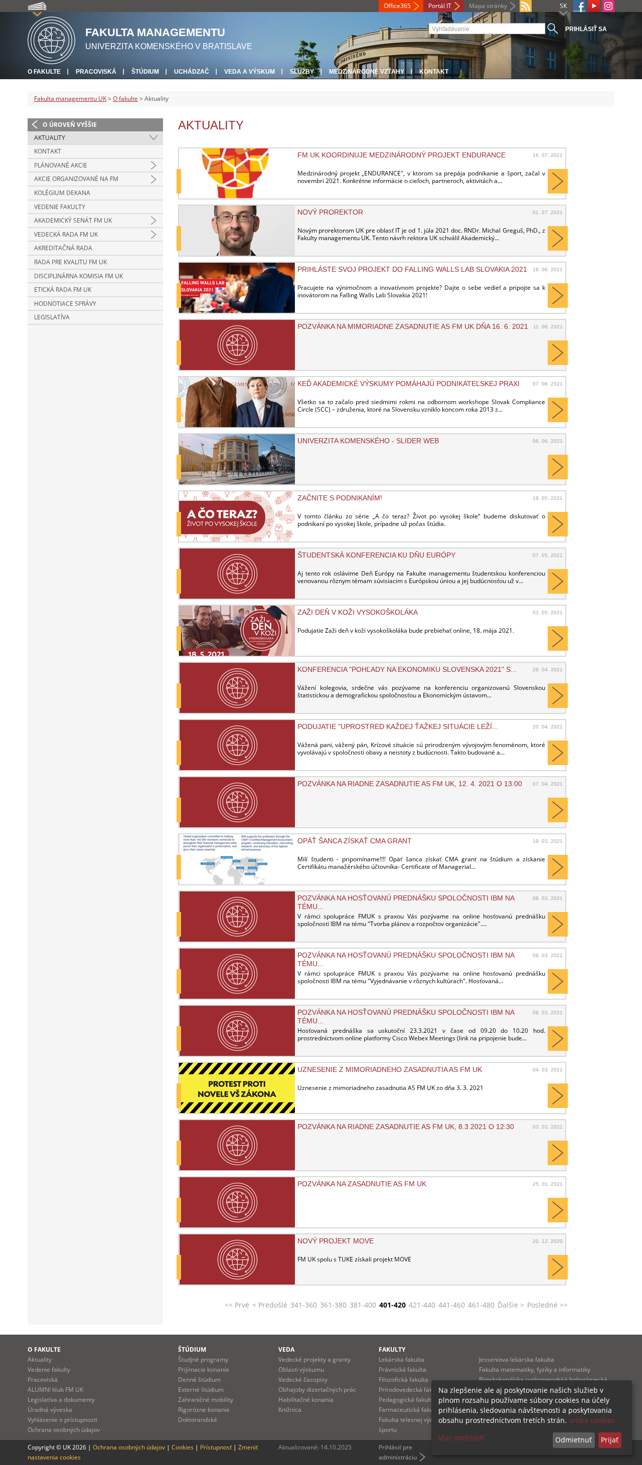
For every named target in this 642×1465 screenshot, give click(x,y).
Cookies (183, 1447)
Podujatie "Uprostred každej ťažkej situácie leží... (397, 726)
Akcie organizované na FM (76, 178)
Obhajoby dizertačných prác (317, 1389)
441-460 (451, 1305)
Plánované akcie (60, 165)
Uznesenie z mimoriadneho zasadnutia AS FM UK (389, 1069)
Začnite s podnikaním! (339, 498)
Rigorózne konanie (204, 1409)
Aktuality (49, 137)
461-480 (481, 1305)
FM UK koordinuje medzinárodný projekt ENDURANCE (401, 155)
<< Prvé (237, 1305)
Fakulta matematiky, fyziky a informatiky (534, 1369)
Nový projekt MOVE (335, 1241)
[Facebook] (579, 6)
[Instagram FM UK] (608, 6)
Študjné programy (203, 1359)
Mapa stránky (488, 6)
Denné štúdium (199, 1379)
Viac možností (461, 1437)
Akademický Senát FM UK (73, 220)
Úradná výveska (50, 1409)
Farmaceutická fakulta (409, 1409)
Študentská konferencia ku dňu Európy (376, 555)
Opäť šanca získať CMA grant (354, 841)
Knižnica (289, 1409)
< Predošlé (269, 1305)
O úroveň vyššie (70, 124)
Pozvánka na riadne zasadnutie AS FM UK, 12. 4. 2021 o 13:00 (409, 784)
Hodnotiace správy (65, 303)
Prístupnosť (216, 1447)
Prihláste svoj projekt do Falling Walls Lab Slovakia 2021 (412, 269)
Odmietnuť (573, 1439)
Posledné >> (547, 1305)
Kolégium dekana (62, 193)
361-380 (333, 1305)
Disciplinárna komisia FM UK (78, 276)
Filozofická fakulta (403, 1379)
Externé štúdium (201, 1389)
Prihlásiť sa (586, 29)
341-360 (303, 1305)
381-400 (363, 1305)
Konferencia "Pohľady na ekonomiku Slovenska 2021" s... (407, 669)
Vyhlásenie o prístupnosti (62, 1419)
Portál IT (439, 6)
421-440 (422, 1305)
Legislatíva (52, 317)
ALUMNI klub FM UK (55, 1389)
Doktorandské (197, 1419)
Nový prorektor (330, 212)
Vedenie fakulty (59, 207)
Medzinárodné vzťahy (366, 71)
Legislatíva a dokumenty (61, 1399)
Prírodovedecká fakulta (411, 1389)
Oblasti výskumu (301, 1369)
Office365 (397, 6)
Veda (286, 1349)
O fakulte (44, 71)
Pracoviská (96, 71)
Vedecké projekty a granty (314, 1359)
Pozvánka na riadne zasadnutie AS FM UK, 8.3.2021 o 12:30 (405, 1127)
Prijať (609, 1439)
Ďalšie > (511, 1305)
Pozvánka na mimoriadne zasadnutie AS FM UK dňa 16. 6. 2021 (412, 326)
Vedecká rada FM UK (66, 234)
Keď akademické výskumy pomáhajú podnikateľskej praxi (408, 384)
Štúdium (145, 71)
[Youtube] (594, 6)
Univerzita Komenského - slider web (368, 441)
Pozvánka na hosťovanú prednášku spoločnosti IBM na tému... (405, 902)
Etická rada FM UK (62, 289)
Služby (302, 71)
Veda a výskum (249, 71)
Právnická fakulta (402, 1369)
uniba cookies (592, 1420)
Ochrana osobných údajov (64, 1429)
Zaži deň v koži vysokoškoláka (357, 612)
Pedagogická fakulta (407, 1399)
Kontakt (433, 71)
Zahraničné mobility (205, 1399)
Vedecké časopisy (303, 1379)
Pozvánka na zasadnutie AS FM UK (361, 1184)
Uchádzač (191, 71)
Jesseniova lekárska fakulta (516, 1359)
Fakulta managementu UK (70, 98)
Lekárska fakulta (401, 1359)
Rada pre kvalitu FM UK (70, 262)
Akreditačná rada (63, 248)
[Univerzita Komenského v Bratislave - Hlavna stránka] (51, 39)
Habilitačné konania (306, 1399)
